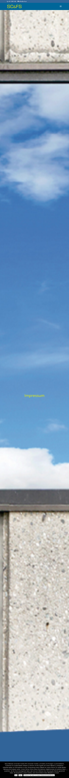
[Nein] (67, 770)
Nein (20, 775)
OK (16, 775)
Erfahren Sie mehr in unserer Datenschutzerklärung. (39, 775)
